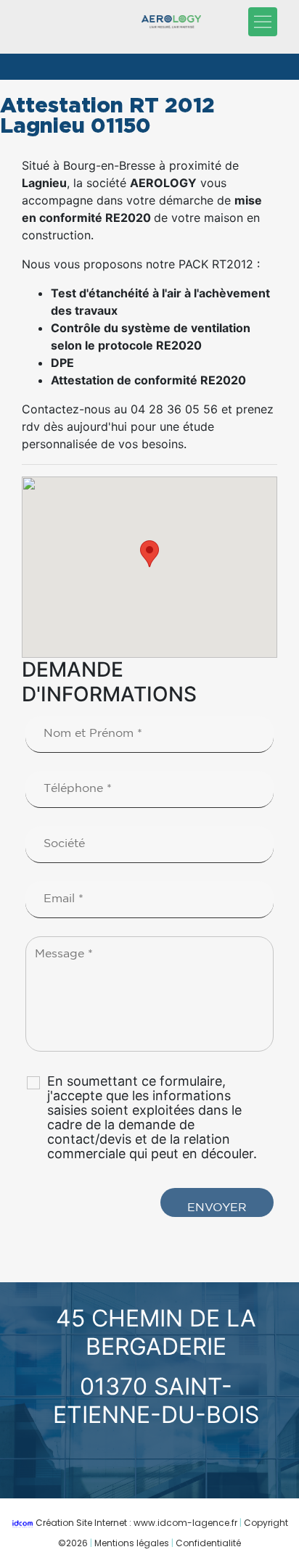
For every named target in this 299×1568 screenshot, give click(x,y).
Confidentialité (208, 1543)
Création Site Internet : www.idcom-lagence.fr (136, 1523)
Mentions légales (131, 1543)
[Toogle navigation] (262, 21)
